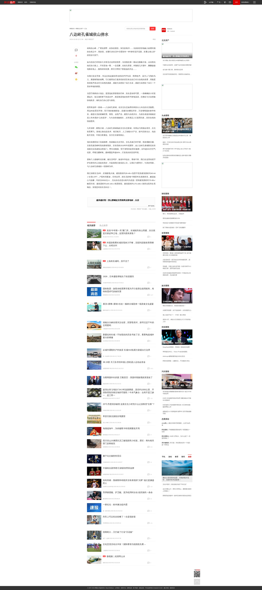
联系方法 (123, 588)
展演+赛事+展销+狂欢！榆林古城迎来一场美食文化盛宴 (128, 304)
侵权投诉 (172, 588)
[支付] (225, 2)
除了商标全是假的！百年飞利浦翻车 (174, 227)
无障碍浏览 (33, 2)
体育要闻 (165, 233)
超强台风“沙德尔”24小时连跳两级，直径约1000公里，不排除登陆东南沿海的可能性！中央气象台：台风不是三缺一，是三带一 (128, 392)
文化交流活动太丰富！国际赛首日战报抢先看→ (124, 544)
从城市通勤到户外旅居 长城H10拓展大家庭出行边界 (126, 350)
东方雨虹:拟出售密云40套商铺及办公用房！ (177, 60)
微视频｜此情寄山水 (116, 556)
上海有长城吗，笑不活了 (118, 261)
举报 (154, 39)
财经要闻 (165, 194)
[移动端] (205, 2)
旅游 (189, 457)
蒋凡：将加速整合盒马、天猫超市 (173, 214)
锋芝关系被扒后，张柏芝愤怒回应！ (174, 305)
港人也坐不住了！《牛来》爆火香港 (174, 315)
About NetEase (109, 588)
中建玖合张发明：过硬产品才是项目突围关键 (177, 65)
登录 (236, 2)
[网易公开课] (211, 2)
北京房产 (165, 40)
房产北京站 (151, 206)
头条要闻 (165, 115)
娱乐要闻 (165, 286)
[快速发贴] (76, 50)
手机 (163, 457)
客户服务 (135, 588)
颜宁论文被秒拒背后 (112, 456)
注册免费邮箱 (244, 2)
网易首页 (20, 2)
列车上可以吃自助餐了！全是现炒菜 (119, 517)
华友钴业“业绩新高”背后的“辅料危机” (174, 223)
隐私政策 (141, 588)
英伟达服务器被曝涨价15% (171, 218)
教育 (176, 457)
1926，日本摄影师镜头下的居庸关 (118, 276)
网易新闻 (169, 29)
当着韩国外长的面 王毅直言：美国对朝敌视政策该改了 (128, 377)
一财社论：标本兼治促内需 (115, 504)
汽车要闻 (165, 371)
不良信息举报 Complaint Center (154, 588)
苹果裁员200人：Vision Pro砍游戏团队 (175, 351)
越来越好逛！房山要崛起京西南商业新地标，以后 (117, 200)
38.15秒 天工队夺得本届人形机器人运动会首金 (124, 362)
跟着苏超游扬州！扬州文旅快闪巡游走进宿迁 (177, 495)
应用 (25, 2)
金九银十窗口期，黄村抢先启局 (173, 69)
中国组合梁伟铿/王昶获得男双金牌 (118, 468)
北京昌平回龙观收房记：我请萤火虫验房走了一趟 (177, 74)
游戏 (170, 457)
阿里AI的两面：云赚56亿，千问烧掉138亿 (176, 361)
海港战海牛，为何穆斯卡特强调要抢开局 (121, 428)
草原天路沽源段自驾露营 (114, 416)
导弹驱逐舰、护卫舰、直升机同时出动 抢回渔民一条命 (128, 492)
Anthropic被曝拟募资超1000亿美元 (174, 356)
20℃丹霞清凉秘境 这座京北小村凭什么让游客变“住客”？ (129, 404)
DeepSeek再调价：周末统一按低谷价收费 (176, 347)
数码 (183, 457)
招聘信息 (129, 588)
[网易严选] (219, 2)
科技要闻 (165, 327)
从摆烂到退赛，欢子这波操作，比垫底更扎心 (177, 310)
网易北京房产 (79, 28)
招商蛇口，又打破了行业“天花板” (118, 532)
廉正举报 (166, 588)
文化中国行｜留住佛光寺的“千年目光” (175, 484)
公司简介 (117, 588)
